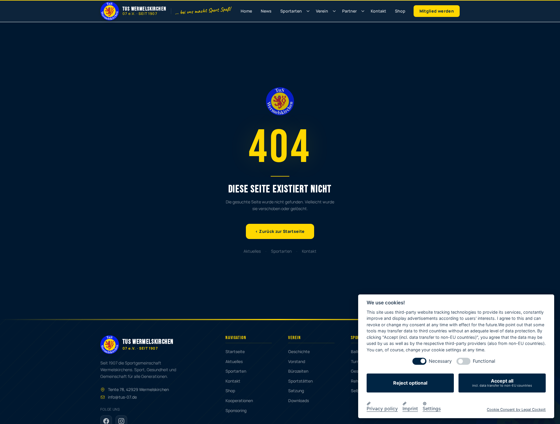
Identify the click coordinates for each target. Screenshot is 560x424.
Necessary (440, 361)
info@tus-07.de (122, 397)
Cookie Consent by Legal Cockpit (516, 409)
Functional (484, 361)
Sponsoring (235, 410)
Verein (322, 11)
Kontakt (378, 11)
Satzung (296, 390)
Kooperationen (239, 400)
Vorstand (296, 361)
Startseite (235, 351)
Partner (349, 11)
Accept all (502, 383)
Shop (400, 11)
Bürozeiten (298, 371)
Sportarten (291, 11)
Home (246, 11)
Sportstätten (300, 381)
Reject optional (410, 383)
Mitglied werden (436, 11)
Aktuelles (252, 251)
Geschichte (299, 351)
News (266, 11)
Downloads (298, 400)
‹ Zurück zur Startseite (279, 231)
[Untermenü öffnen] (308, 11)
